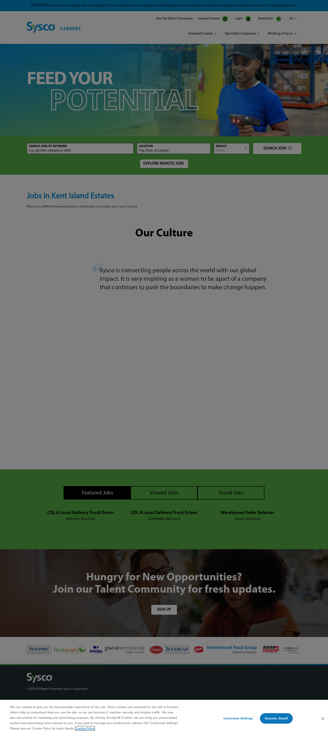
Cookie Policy (85, 728)
